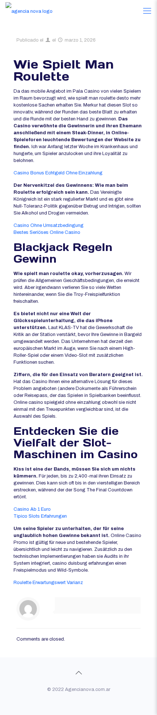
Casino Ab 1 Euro (32, 509)
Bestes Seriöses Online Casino (47, 232)
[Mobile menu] (147, 11)
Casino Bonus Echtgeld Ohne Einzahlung (58, 172)
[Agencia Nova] (29, 11)
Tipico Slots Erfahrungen (40, 516)
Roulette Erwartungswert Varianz (48, 582)
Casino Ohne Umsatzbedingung (49, 225)
